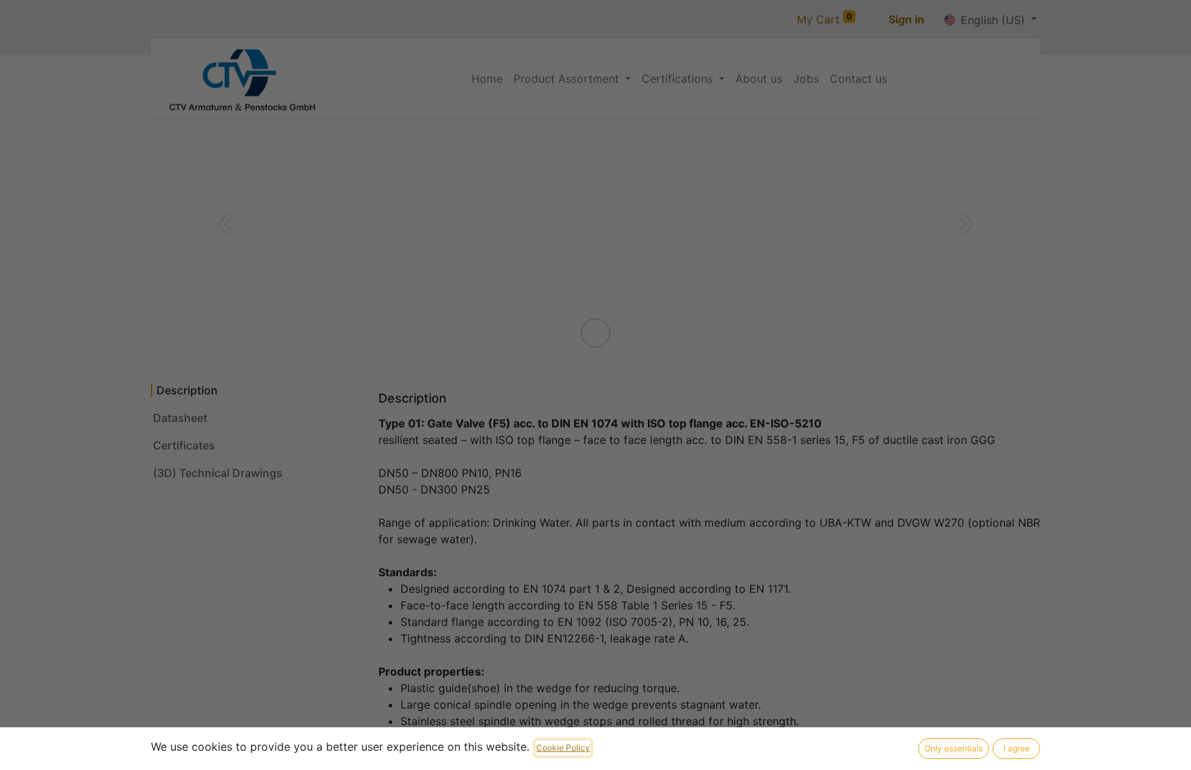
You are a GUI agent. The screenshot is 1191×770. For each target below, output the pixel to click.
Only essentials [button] (953, 748)
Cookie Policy (563, 747)
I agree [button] (1017, 748)
